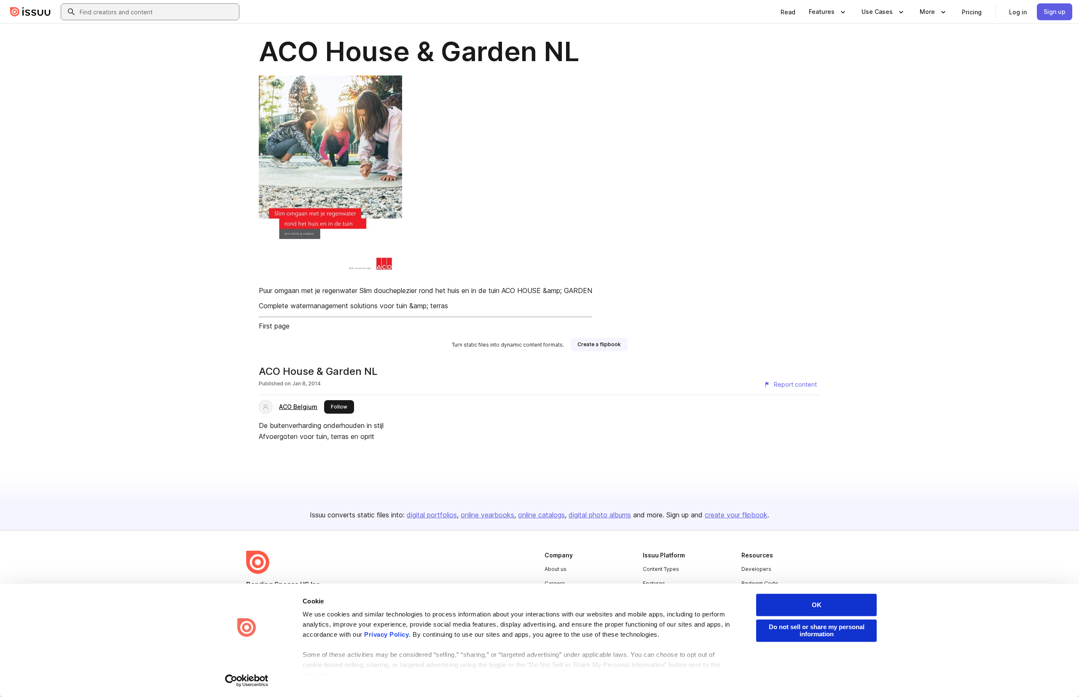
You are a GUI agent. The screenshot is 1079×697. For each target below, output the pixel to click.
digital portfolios (432, 515)
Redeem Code (759, 583)
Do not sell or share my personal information (816, 630)
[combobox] (158, 12)
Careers (555, 583)
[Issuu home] (30, 11)
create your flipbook (736, 515)
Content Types (661, 569)
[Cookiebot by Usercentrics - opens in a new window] (247, 680)
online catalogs (541, 515)
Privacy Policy (386, 634)
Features (654, 583)
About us (555, 569)
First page (274, 326)
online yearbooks (487, 515)
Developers (756, 569)
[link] (788, 11)
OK (816, 604)
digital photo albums (600, 515)
